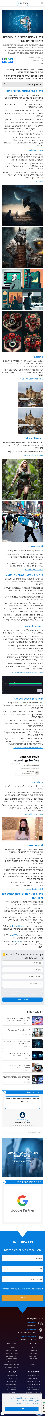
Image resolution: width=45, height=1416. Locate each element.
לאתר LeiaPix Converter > (31, 378)
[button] (15, 1)
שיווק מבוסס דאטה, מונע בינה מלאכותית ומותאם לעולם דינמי (16, 1042)
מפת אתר (11, 1392)
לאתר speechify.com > (33, 814)
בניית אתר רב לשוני (33, 1381)
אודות (33, 1347)
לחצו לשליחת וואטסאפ (29, 1339)
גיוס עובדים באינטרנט (11, 1367)
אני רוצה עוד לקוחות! (22, 1161)
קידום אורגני (11, 1362)
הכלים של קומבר (11, 1378)
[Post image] (37, 1020)
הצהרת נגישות (11, 1387)
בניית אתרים (33, 1350)
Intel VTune (15, 935)
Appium (17, 941)
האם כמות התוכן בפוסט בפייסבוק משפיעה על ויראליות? (19, 1066)
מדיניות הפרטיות (24, 991)
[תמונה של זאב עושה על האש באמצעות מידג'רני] (22, 247)
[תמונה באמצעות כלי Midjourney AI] (22, 205)
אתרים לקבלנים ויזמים (33, 1390)
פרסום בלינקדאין (11, 1359)
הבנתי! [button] (22, 1409)
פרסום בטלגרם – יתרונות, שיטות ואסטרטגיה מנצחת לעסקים (19, 1054)
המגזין (33, 1362)
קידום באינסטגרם (11, 1356)
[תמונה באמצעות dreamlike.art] (22, 479)
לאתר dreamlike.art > (33, 455)
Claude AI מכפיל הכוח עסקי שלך (19, 1030)
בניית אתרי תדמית (33, 1375)
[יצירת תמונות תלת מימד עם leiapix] (30, 421)
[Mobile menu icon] (41, 3)
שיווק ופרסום (33, 1356)
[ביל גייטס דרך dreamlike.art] (22, 521)
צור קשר (33, 1364)
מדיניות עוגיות (11, 1390)
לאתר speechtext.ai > (33, 888)
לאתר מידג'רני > (36, 181)
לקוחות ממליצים (11, 1375)
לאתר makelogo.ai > (34, 569)
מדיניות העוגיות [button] (19, 1403)
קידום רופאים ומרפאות (11, 1364)
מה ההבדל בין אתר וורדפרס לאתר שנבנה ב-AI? (16, 1078)
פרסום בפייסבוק (11, 1350)
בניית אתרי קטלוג (33, 1378)
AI (39, 63)
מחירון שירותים (11, 1381)
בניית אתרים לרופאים (33, 1387)
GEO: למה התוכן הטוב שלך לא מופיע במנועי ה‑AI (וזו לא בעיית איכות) (17, 1019)
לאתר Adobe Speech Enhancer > (28, 747)
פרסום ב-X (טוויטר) (12, 1353)
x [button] (40, 1395)
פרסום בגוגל (11, 1347)
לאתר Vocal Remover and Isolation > (26, 672)
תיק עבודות (33, 1359)
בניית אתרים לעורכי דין (33, 1392)
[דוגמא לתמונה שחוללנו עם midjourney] (22, 289)
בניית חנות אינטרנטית (33, 1384)
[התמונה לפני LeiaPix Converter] (30, 394)
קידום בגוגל (33, 1353)
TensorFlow (17, 926)
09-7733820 (32, 1325)
